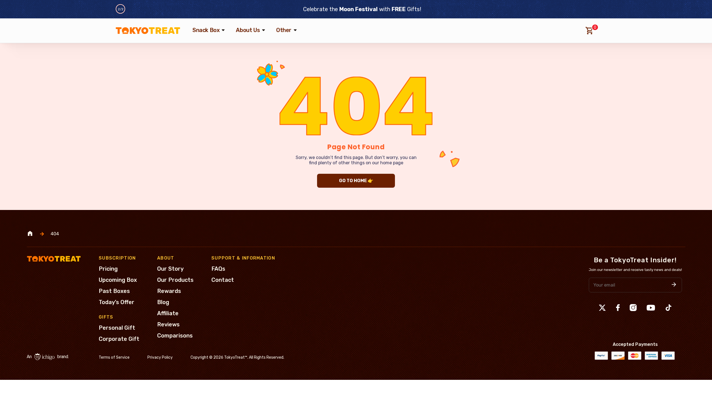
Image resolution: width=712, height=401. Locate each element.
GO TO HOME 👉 (356, 180)
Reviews (168, 324)
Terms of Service (114, 357)
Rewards (169, 291)
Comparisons (175, 335)
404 (55, 234)
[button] (674, 285)
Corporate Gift (119, 339)
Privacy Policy (160, 357)
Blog (163, 302)
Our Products (175, 280)
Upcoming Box (118, 280)
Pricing (108, 269)
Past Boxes (114, 291)
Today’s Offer (116, 302)
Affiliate (168, 313)
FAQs (218, 269)
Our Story (170, 269)
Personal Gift (117, 328)
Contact (222, 280)
